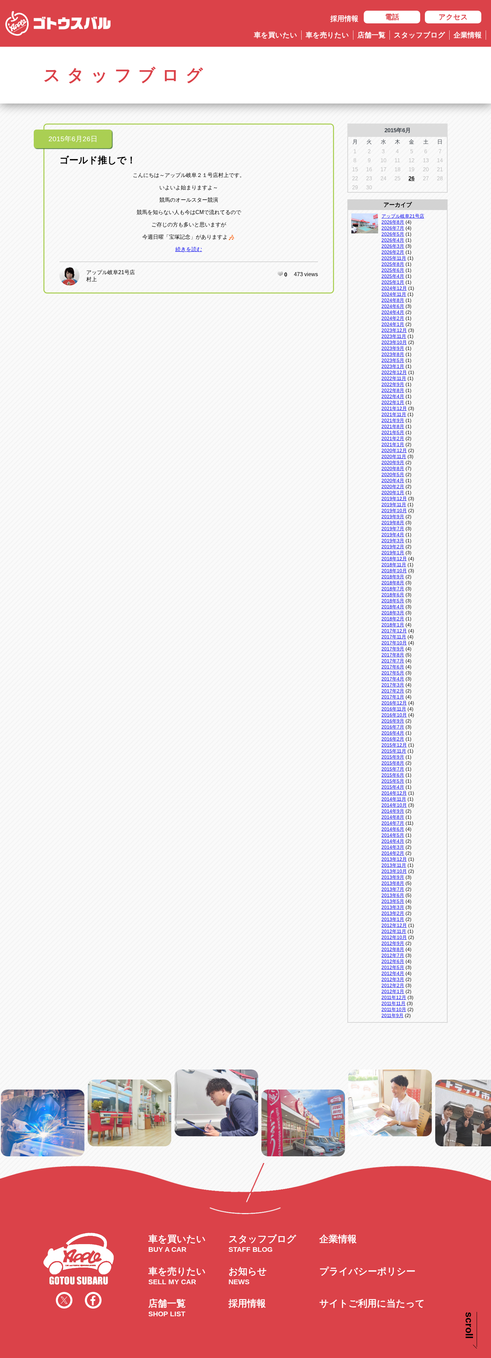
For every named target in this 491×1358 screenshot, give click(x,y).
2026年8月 (392, 222)
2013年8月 (392, 883)
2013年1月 (392, 919)
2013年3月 (392, 907)
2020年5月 (392, 474)
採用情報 (344, 18)
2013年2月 (392, 913)
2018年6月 (392, 594)
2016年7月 (392, 727)
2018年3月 (392, 612)
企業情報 (468, 35)
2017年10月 (394, 642)
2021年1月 (392, 444)
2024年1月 (392, 324)
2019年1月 (392, 552)
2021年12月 (394, 408)
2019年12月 (394, 498)
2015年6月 (392, 775)
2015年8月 (392, 763)
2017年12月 (394, 630)
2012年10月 (394, 937)
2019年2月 (392, 546)
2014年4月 (392, 841)
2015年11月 (393, 751)
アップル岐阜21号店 (110, 272)
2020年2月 (392, 486)
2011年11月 (393, 1003)
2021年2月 (392, 438)
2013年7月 (392, 889)
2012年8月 (392, 949)
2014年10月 (394, 805)
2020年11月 (393, 456)
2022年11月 (393, 378)
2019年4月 (392, 534)
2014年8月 (392, 817)
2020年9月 (392, 462)
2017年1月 (392, 697)
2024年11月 (393, 294)
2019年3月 (392, 540)
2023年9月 (392, 348)
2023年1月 (392, 366)
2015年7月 (392, 769)
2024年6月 (392, 306)
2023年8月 (392, 354)
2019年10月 (394, 510)
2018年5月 (392, 600)
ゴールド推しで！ (97, 160)
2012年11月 (393, 931)
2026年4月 (392, 240)
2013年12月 (394, 859)
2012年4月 (392, 973)
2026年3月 (392, 246)
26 (411, 178)
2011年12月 (393, 997)
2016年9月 (392, 721)
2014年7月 (392, 823)
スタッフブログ (419, 35)
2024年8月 (392, 300)
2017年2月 (392, 691)
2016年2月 (392, 739)
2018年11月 (393, 564)
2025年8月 (392, 264)
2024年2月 (392, 318)
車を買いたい (275, 35)
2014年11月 (393, 799)
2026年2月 (392, 252)
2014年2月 (392, 853)
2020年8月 (392, 468)
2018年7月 (392, 588)
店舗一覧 (371, 35)
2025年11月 (393, 258)
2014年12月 (394, 793)
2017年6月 (392, 666)
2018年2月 (392, 618)
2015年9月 (392, 757)
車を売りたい (327, 35)
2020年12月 (394, 450)
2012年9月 (392, 943)
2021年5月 (392, 432)
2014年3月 (392, 847)
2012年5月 (392, 967)
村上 (91, 279)
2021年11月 (393, 414)
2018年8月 (392, 582)
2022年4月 (392, 396)
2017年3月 (392, 685)
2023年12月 (394, 330)
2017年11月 (393, 636)
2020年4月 (392, 480)
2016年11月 (393, 709)
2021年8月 (392, 426)
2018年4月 (392, 606)
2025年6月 (392, 270)
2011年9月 (392, 1015)
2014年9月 (392, 811)
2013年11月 (393, 865)
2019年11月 (393, 504)
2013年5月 (392, 901)
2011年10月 (393, 1009)
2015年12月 (394, 745)
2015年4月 (392, 787)
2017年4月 (392, 679)
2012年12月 (394, 925)
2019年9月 (392, 516)
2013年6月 (392, 895)
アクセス (453, 17)
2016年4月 (392, 733)
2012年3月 (392, 979)
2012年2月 (392, 985)
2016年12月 (394, 703)
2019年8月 (392, 522)
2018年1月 (392, 624)
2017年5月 (392, 672)
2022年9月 (392, 384)
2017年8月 (392, 654)
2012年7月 (392, 955)
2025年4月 (392, 276)
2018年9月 (392, 576)
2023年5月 (392, 360)
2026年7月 (392, 228)
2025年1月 (392, 282)
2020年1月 (392, 492)
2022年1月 (392, 402)
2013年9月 (392, 877)
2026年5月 (392, 234)
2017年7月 (392, 660)
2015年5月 (392, 781)
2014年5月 (392, 835)
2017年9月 (392, 648)
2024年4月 (392, 312)
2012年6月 (392, 961)
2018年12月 (394, 558)
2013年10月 (394, 871)
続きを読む (188, 249)
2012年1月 (392, 991)
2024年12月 (394, 288)
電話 (392, 17)
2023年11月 (393, 336)
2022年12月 (394, 372)
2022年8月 (392, 390)
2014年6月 (392, 829)
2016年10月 (394, 715)
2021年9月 (392, 420)
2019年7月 (392, 528)
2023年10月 (394, 342)
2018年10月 (394, 570)
